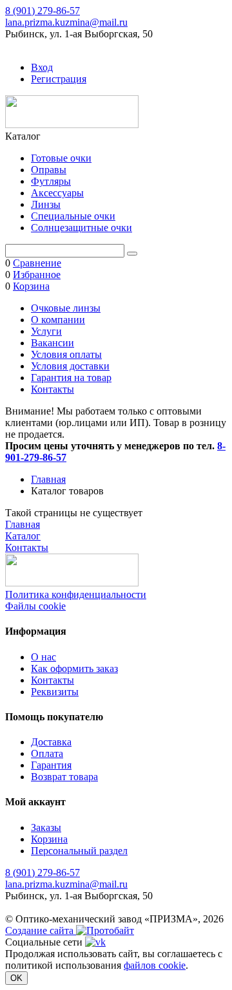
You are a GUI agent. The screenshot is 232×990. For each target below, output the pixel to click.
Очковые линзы (66, 308)
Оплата (47, 753)
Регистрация (58, 78)
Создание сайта (40, 930)
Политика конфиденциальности (75, 594)
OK (16, 978)
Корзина (49, 839)
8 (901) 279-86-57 (42, 10)
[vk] (95, 942)
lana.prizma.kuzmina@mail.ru (66, 22)
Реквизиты (55, 691)
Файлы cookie (35, 606)
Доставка (51, 741)
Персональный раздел (79, 850)
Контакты (52, 389)
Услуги (46, 331)
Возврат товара (64, 776)
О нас (43, 656)
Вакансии (52, 342)
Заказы (46, 827)
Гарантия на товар (71, 377)
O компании (58, 319)
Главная (48, 479)
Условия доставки (70, 365)
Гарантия (51, 765)
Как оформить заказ (74, 668)
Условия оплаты (66, 354)
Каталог (23, 535)
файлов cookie (155, 965)
